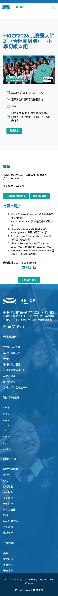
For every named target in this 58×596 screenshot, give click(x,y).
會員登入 (8, 564)
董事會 (7, 475)
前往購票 (14, 130)
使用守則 (38, 589)
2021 (5, 431)
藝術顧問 (8, 492)
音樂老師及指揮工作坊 (15, 387)
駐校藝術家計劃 (11, 347)
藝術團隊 (8, 498)
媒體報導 (8, 532)
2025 (6, 408)
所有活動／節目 (29, 280)
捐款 (5, 553)
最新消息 (8, 527)
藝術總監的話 (10, 521)
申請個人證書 (39, 196)
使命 (5, 480)
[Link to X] (4, 326)
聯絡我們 (8, 570)
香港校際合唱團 (11, 364)
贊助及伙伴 (9, 509)
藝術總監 (8, 486)
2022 (6, 425)
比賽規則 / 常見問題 (16, 196)
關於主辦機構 (10, 469)
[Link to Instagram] (13, 326)
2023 (6, 419)
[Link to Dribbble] (17, 326)
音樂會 (7, 358)
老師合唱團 (9, 376)
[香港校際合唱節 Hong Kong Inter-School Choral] (12, 7)
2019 (5, 442)
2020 (6, 437)
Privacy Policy (22, 589)
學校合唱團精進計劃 (14, 370)
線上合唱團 (9, 381)
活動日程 (8, 503)
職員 (5, 515)
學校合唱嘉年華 (11, 353)
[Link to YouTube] (9, 326)
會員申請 (8, 559)
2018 (5, 448)
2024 (6, 414)
